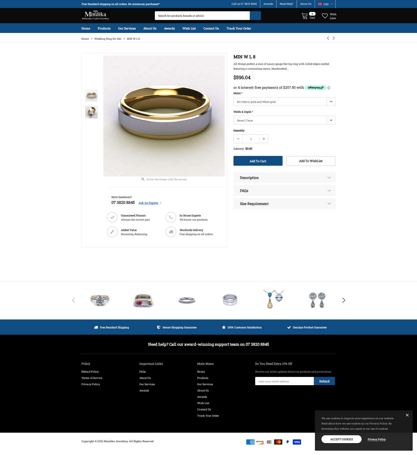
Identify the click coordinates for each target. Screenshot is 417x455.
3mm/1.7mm (245, 120)
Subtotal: (238, 148)
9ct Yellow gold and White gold (256, 101)
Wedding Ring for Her (107, 38)
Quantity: (239, 130)
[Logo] (95, 14)
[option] (121, 4)
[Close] (407, 415)
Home (85, 38)
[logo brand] (99, 300)
